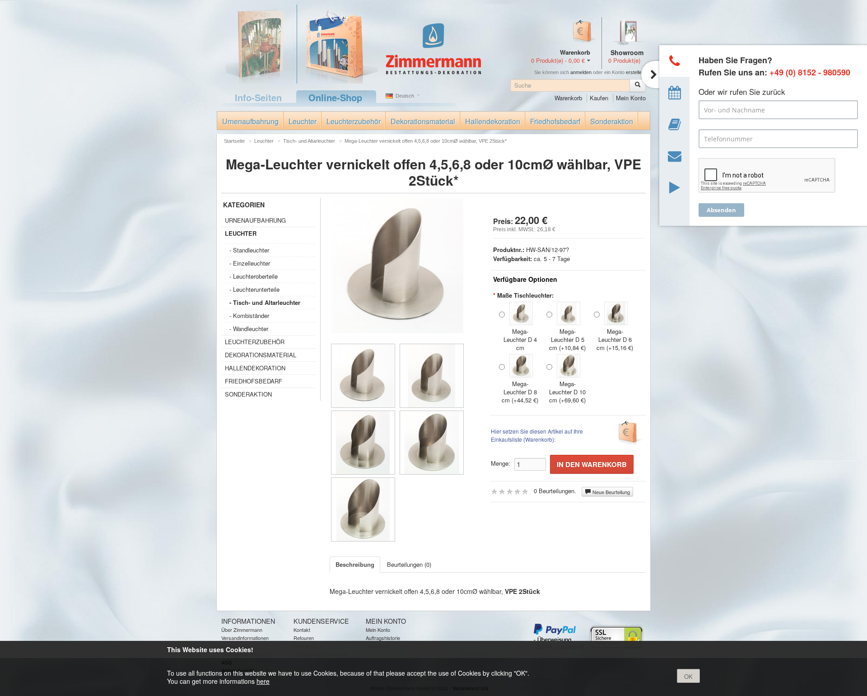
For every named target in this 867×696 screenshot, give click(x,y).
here (263, 681)
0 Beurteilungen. (555, 490)
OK (688, 676)
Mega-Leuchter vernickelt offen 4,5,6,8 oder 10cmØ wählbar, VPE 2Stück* (426, 141)
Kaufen (599, 97)
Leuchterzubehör (353, 121)
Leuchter (303, 121)
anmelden (581, 72)
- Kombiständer (249, 315)
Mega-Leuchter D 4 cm (520, 339)
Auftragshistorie (383, 637)
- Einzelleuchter (249, 263)
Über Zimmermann (241, 629)
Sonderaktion (611, 121)
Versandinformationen (245, 637)
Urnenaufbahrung (250, 121)
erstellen (635, 72)
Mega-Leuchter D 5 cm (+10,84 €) (567, 339)
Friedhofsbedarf (555, 121)
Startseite (234, 141)
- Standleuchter (249, 250)
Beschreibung (355, 564)
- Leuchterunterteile (254, 289)
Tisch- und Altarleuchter (309, 141)
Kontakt (302, 629)
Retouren (304, 637)
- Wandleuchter (248, 328)
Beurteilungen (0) (409, 564)
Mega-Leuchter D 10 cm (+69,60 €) (567, 391)
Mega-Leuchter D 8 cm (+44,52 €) (520, 391)
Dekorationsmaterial (423, 121)
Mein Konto (631, 97)
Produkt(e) (624, 60)
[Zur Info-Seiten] (256, 43)
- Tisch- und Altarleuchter (264, 302)
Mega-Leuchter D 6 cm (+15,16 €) (615, 339)
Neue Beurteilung (610, 491)
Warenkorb (568, 97)
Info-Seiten (258, 97)
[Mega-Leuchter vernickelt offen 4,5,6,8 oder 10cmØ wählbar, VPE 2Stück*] (363, 376)
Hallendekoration (492, 121)
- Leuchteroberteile (253, 276)
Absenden (721, 210)
